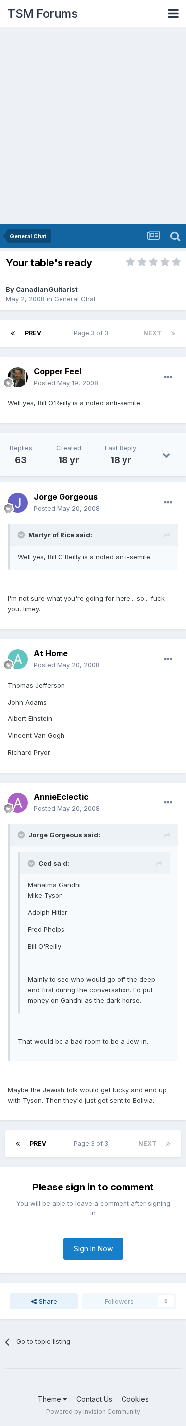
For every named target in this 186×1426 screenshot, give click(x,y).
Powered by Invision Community (93, 1411)
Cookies (135, 1399)
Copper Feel (57, 371)
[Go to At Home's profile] (18, 659)
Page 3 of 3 (92, 333)
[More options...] (168, 377)
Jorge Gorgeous (66, 497)
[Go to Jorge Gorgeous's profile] (18, 503)
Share (47, 1301)
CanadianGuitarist (47, 289)
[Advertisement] (93, 125)
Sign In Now (93, 1248)
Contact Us (94, 1399)
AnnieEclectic (61, 797)
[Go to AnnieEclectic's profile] (18, 803)
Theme (50, 1399)
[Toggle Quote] (22, 535)
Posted (66, 383)
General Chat (75, 299)
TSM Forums (42, 13)
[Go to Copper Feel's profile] (18, 377)
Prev (33, 333)
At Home (51, 653)
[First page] (13, 333)
